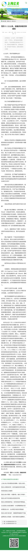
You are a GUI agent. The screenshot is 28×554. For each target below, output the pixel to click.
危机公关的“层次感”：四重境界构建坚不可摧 (13, 513)
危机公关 (13, 21)
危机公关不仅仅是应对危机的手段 (10, 498)
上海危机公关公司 (10, 4)
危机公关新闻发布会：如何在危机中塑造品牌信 (14, 502)
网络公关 (9, 21)
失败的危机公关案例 (6, 491)
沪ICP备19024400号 (14, 534)
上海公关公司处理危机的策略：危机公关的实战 (14, 483)
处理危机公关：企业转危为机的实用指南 (12, 509)
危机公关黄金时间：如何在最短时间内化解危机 (14, 487)
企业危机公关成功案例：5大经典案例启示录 (13, 506)
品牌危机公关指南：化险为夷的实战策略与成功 (14, 517)
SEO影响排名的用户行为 (11, 521)
